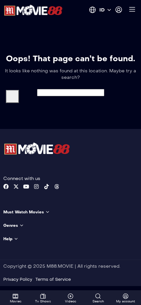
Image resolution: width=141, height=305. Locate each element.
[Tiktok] (46, 186)
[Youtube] (26, 186)
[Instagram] (36, 186)
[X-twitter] (16, 186)
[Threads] (56, 186)
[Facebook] (6, 186)
